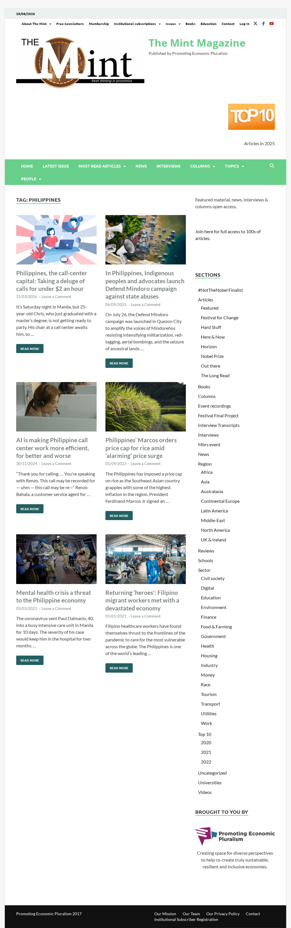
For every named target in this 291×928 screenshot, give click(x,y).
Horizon (209, 346)
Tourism (209, 694)
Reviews (206, 550)
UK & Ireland (213, 539)
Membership (99, 23)
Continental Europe (220, 501)
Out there (210, 365)
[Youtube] (271, 23)
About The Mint (34, 23)
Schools (205, 560)
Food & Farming (216, 626)
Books (191, 23)
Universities (210, 782)
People (28, 178)
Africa (207, 472)
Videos (205, 792)
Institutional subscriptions (135, 23)
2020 (206, 742)
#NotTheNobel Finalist (220, 290)
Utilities (209, 713)
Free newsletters (70, 23)
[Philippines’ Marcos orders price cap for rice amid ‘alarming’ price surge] (145, 407)
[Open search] (272, 165)
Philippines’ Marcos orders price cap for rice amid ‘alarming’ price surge (141, 447)
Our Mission (165, 913)
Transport (210, 703)
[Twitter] (255, 23)
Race (205, 684)
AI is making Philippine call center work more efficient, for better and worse (52, 447)
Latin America (214, 510)
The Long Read (215, 375)
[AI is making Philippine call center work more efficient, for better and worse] (56, 407)
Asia (205, 481)
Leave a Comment (56, 296)
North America (215, 530)
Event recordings (214, 405)
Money (208, 674)
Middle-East (213, 520)
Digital (207, 588)
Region (205, 463)
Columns (200, 165)
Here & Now (213, 336)
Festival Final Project (218, 415)
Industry (209, 665)
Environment (213, 607)
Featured (210, 307)
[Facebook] (263, 23)
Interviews (168, 165)
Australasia (212, 491)
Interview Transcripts (219, 425)
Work (206, 723)
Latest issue (56, 165)
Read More (27, 347)
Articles (205, 299)
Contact (228, 23)
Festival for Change (219, 317)
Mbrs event (209, 444)
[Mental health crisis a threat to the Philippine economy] (56, 560)
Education (209, 23)
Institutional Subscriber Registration (186, 919)
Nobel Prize (212, 356)
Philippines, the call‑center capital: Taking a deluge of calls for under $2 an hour (51, 280)
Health (207, 645)
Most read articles (99, 165)
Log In (245, 23)
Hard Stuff (211, 327)
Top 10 (204, 734)
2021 (206, 752)
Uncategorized (212, 772)
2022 (206, 761)
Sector (204, 570)
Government (213, 636)
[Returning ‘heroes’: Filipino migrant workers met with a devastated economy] (145, 560)
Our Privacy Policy (223, 913)
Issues (171, 23)
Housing (209, 655)
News (141, 165)
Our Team (191, 913)
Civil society (213, 578)
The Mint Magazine (197, 43)
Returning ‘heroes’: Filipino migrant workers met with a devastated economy (142, 600)
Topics (232, 165)
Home (27, 165)
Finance (208, 617)
